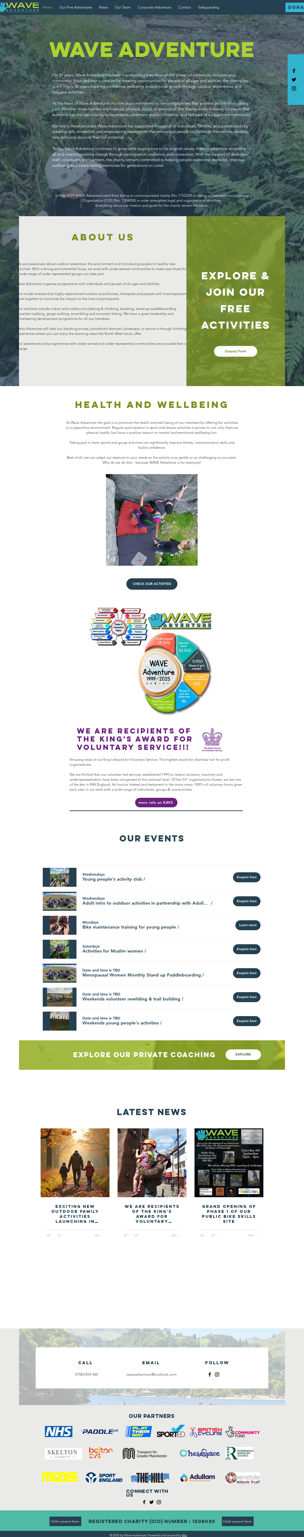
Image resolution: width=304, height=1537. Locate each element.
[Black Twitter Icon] (294, 80)
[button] (112, 879)
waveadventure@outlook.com (152, 1374)
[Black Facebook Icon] (294, 71)
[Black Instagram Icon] (294, 88)
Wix (184, 1535)
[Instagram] (217, 1374)
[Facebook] (210, 1374)
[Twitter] (151, 1502)
